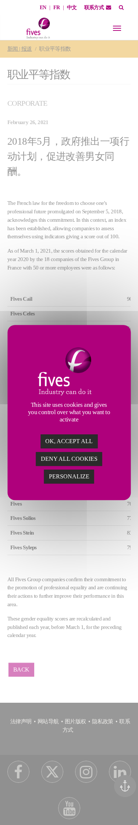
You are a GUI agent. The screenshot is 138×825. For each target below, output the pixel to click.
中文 (72, 7)
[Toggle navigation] (117, 28)
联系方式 (94, 7)
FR (56, 7)
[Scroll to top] (127, 809)
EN (43, 7)
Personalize (69, 476)
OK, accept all (69, 441)
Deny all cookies (69, 459)
